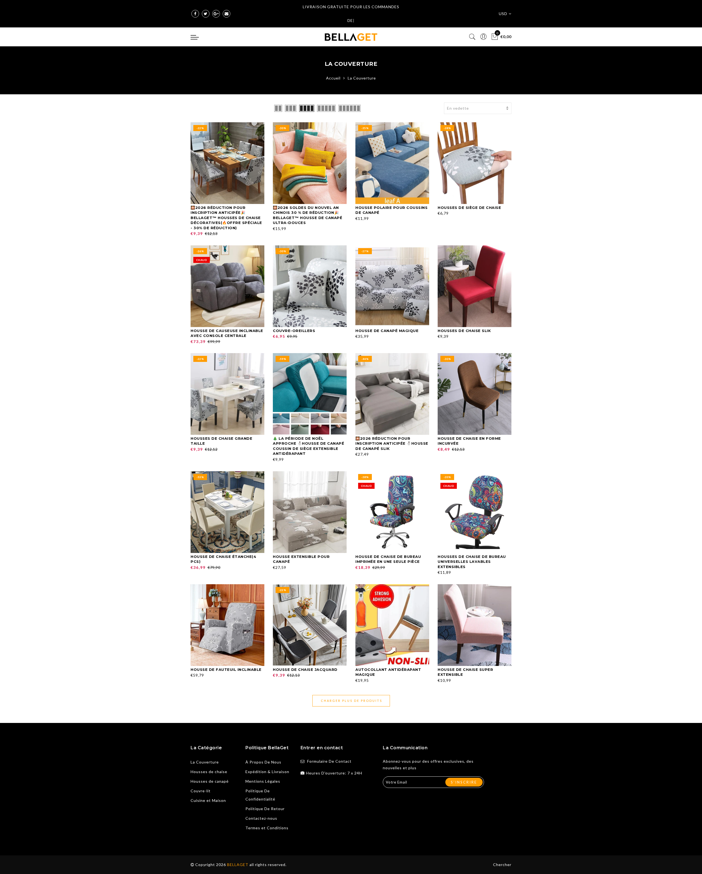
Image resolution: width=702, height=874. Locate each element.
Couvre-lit (201, 790)
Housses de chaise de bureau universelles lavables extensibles (472, 561)
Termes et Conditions (266, 827)
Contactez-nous (261, 818)
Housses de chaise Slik (464, 330)
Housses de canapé (210, 781)
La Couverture (205, 762)
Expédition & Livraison (267, 771)
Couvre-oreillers (294, 330)
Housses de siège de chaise (469, 207)
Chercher (502, 864)
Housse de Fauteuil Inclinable (226, 669)
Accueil (333, 78)
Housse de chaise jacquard (305, 669)
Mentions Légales (262, 781)
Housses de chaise (209, 771)
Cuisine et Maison (208, 800)
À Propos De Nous (263, 762)
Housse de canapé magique (386, 330)
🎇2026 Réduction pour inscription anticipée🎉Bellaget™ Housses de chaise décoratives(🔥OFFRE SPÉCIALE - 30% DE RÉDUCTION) (226, 217)
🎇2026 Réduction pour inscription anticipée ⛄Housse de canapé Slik (391, 443)
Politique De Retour (265, 808)
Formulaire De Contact (329, 761)
